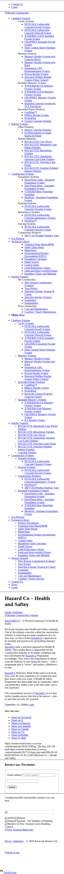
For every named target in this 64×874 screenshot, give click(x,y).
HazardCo (36, 638)
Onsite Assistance (14, 612)
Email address (15, 775)
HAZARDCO (12, 620)
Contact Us (17, 4)
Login (14, 7)
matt (32, 704)
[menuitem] (35, 4)
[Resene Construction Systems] (21, 615)
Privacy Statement (14, 841)
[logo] (17, 12)
